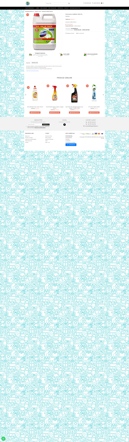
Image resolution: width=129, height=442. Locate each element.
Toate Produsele (29, 8)
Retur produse (48, 137)
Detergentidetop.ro (75, 8)
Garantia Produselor (49, 139)
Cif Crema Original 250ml (94, 106)
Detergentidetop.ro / (30, 11)
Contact (66, 8)
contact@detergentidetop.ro (91, 126)
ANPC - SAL (47, 142)
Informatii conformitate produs (32, 70)
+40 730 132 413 (91, 122)
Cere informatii (80, 33)
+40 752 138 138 (91, 124)
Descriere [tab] (28, 62)
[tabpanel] (44, 32)
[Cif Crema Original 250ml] (94, 93)
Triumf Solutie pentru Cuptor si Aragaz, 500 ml (55, 107)
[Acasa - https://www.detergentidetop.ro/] (32, 3)
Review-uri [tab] (35, 62)
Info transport (52, 8)
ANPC (46, 140)
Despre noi (60, 8)
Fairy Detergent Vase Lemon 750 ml (35, 106)
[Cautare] (69, 3)
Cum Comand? (43, 8)
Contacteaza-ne (72, 144)
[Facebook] (64, 124)
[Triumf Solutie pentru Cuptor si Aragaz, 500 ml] (55, 93)
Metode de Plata (48, 136)
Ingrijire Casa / (38, 11)
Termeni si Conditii (29, 137)
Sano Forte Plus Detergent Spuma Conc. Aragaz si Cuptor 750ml (74, 107)
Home (37, 8)
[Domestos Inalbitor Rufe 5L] (44, 32)
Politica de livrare (28, 140)
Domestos (68, 16)
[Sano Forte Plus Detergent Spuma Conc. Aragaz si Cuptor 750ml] (74, 93)
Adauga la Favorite (70, 33)
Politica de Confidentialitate (39, 127)
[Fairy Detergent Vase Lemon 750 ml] (35, 93)
